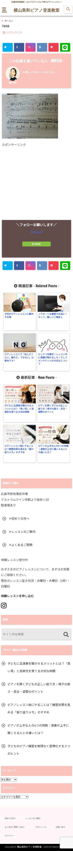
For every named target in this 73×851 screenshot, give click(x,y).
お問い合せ (60, 827)
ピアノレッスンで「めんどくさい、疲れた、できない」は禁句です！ (19, 357)
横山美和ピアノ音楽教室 (37, 10)
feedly (37, 244)
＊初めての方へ (18, 518)
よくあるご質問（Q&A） (15, 827)
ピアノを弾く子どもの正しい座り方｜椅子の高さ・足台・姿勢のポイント (52, 408)
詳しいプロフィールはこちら (40, 72)
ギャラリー (9, 836)
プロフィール (40, 827)
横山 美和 (13, 83)
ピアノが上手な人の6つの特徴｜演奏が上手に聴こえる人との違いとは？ (53, 449)
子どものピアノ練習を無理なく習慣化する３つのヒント (38, 750)
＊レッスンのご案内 (21, 531)
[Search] (66, 634)
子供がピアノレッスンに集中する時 (19, 315)
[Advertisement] (36, 183)
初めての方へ (10, 818)
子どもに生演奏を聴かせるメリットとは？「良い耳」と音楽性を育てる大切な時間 (19, 408)
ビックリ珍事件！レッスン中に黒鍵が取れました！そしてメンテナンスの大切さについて (52, 359)
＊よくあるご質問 (20, 545)
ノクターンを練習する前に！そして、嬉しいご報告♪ (52, 315)
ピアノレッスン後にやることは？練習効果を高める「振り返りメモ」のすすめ (19, 449)
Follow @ (36, 231)
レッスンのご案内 (32, 818)
